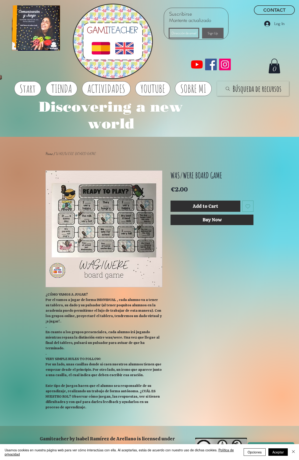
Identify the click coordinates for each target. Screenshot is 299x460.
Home (49, 153)
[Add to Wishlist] (247, 206)
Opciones (255, 452)
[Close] (293, 452)
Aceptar (278, 452)
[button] (274, 66)
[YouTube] (197, 64)
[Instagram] (225, 64)
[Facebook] (211, 64)
